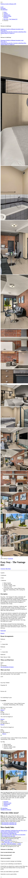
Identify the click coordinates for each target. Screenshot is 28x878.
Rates (9, 568)
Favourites (3, 8)
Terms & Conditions (8, 839)
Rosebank (6, 17)
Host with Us (24, 830)
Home (5, 12)
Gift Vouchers (4, 831)
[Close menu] (1, 23)
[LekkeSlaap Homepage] (4, 9)
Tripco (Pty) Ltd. (6, 841)
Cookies (19, 843)
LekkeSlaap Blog (22, 31)
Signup (2, 33)
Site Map (2, 839)
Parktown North (7, 16)
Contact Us (11, 33)
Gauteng (6, 13)
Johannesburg (7, 14)
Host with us (4, 30)
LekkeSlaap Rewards (6, 31)
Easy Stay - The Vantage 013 (10, 19)
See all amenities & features (7, 667)
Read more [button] (3, 630)
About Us (6, 33)
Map (7, 568)
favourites (18, 29)
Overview (3, 568)
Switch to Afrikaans (11, 29)
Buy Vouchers (14, 31)
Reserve (2, 633)
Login (22, 29)
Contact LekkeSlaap (5, 830)
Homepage (3, 29)
